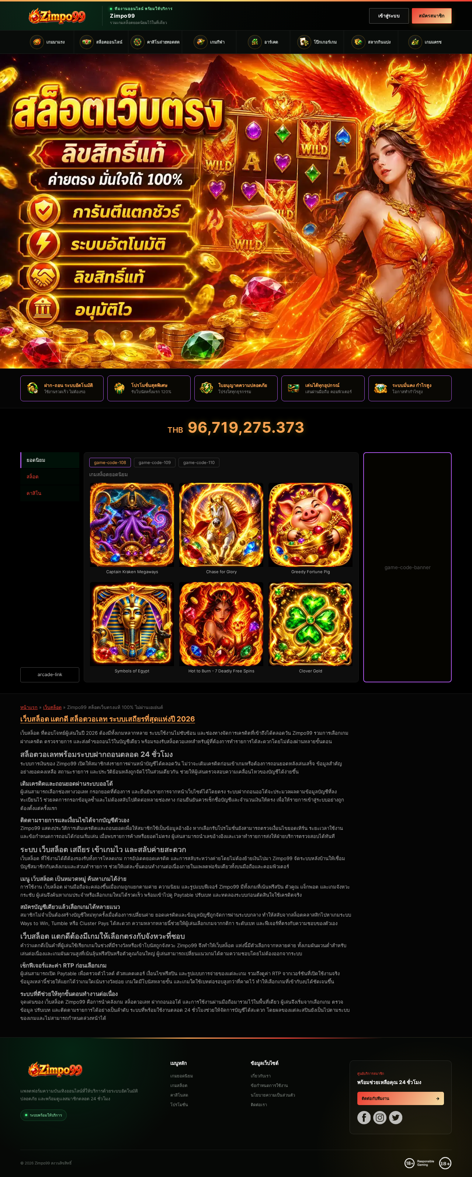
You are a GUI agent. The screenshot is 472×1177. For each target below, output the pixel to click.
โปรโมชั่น (179, 1104)
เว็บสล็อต (52, 707)
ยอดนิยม (36, 460)
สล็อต (33, 477)
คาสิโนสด (179, 1095)
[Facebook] (364, 1118)
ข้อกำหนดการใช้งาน (269, 1085)
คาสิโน (34, 493)
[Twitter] (395, 1118)
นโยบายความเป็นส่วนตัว (273, 1095)
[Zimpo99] (57, 16)
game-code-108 (110, 462)
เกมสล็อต (178, 1085)
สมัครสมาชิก (431, 15)
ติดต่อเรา (259, 1104)
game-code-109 (155, 462)
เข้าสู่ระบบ (389, 15)
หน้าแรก (29, 707)
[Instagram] (379, 1118)
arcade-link (50, 674)
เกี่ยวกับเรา (261, 1076)
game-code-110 (199, 462)
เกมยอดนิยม (181, 1076)
